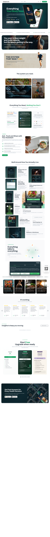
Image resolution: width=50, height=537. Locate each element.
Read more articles (44, 325)
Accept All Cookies (35, 273)
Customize (24, 273)
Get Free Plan (44, 1)
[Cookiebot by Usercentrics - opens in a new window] (37, 262)
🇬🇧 (38, 1)
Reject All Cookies (15, 273)
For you (22, 1)
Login (40, 1)
